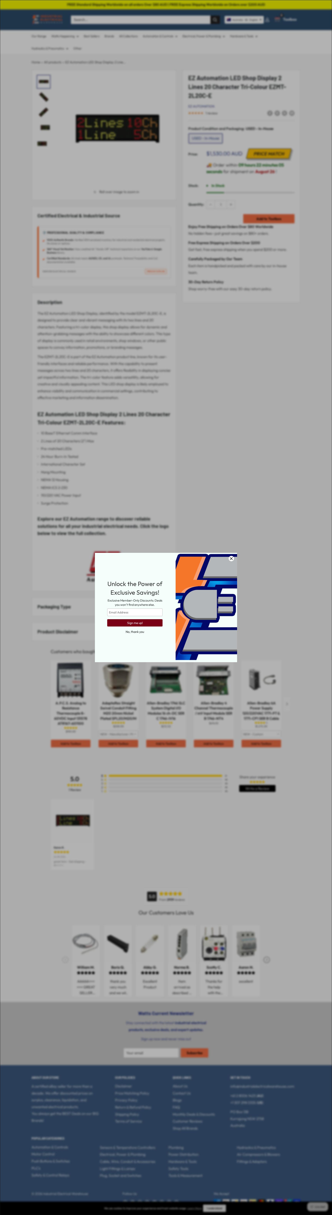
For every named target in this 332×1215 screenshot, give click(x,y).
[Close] (231, 558)
